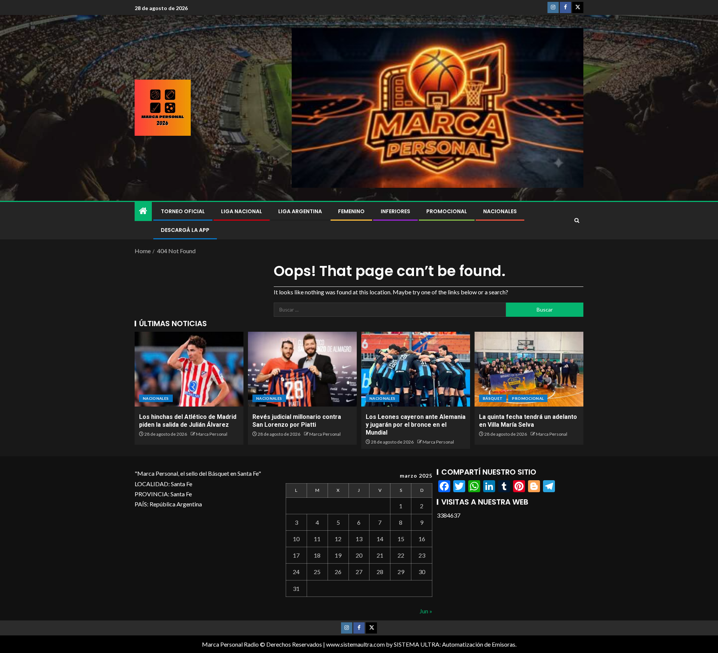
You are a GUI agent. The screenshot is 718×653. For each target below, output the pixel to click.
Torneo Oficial (183, 211)
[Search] (577, 221)
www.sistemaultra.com (355, 644)
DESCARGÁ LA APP (185, 230)
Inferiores (395, 211)
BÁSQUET (493, 398)
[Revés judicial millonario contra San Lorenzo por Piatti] (302, 369)
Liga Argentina (300, 211)
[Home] (143, 211)
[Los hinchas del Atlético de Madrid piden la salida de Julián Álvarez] (189, 369)
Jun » (426, 610)
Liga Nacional (241, 211)
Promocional (446, 211)
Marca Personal (211, 434)
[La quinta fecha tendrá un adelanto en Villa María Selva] (529, 369)
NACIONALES (500, 211)
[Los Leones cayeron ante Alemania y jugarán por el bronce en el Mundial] (415, 369)
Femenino (351, 211)
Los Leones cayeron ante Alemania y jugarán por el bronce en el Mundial (416, 424)
